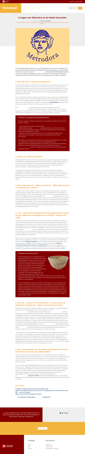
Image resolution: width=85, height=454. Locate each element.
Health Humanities (33, 22)
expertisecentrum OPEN (27, 375)
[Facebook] (60, 413)
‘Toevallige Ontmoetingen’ (30, 241)
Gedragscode (49, 444)
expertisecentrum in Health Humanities (48, 71)
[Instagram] (65, 413)
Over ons (39, 8)
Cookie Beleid (72, 1)
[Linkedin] (67, 413)
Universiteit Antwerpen (78, 1)
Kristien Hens (47, 22)
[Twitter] (63, 413)
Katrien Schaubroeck (40, 22)
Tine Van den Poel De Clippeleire (45, 20)
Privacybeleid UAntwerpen (52, 448)
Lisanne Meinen (61, 22)
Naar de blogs (42, 428)
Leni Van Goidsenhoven (54, 22)
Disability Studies (23, 22)
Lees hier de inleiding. (25, 392)
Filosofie (28, 22)
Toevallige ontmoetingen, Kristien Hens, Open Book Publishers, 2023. (31, 388)
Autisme (18, 22)
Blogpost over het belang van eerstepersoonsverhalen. (28, 394)
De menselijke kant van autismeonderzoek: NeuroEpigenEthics (34, 397)
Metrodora (66, 22)
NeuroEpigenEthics (53, 102)
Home (27, 8)
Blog (33, 8)
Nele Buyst (42, 23)
